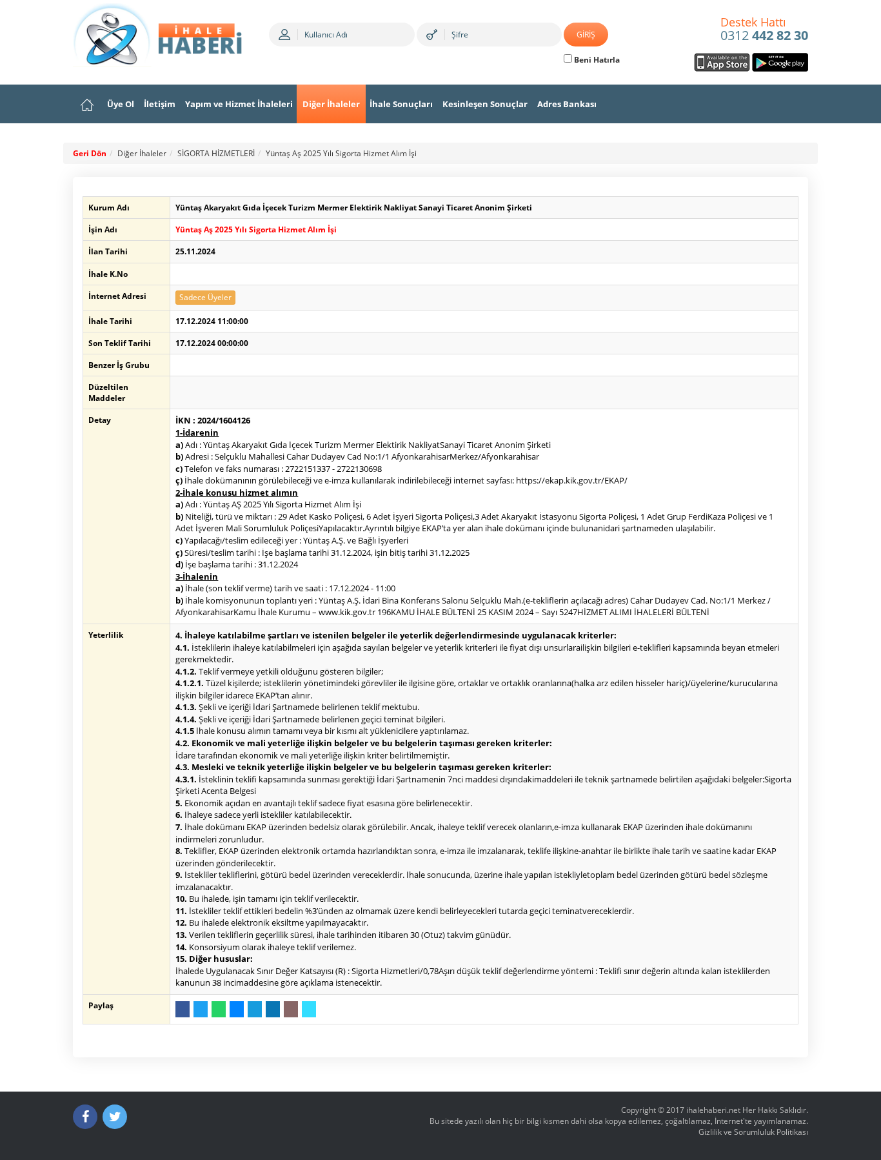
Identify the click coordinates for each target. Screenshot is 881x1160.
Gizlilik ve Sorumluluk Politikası (753, 1131)
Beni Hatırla (596, 59)
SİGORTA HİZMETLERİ (216, 153)
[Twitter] (115, 1116)
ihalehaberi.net (713, 1109)
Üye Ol (120, 104)
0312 (764, 29)
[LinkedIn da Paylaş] (273, 1009)
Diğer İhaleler (331, 104)
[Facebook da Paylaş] (182, 1009)
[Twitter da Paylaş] (200, 1009)
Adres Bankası (567, 104)
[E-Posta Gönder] (291, 1009)
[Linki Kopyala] (309, 1009)
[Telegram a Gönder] (255, 1009)
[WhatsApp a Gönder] (219, 1009)
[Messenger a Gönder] (237, 1009)
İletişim (159, 104)
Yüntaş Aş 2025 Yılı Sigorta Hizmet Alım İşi (341, 153)
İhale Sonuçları (401, 104)
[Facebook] (85, 1116)
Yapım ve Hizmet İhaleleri (239, 104)
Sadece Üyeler (205, 297)
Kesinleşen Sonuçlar (485, 104)
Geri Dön (89, 153)
